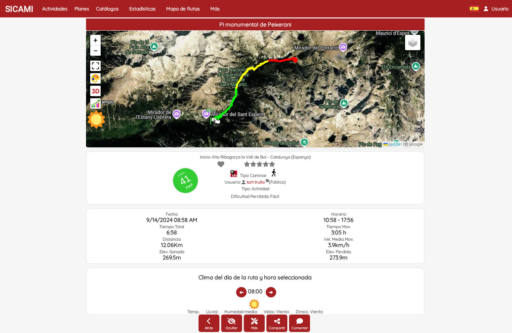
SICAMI (19, 9)
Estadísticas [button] (142, 9)
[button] (496, 8)
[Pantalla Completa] (95, 66)
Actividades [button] (55, 9)
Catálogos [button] (107, 9)
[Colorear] (95, 78)
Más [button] (215, 9)
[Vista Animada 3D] (95, 91)
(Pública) (277, 182)
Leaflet (395, 144)
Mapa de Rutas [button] (183, 9)
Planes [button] (82, 9)
